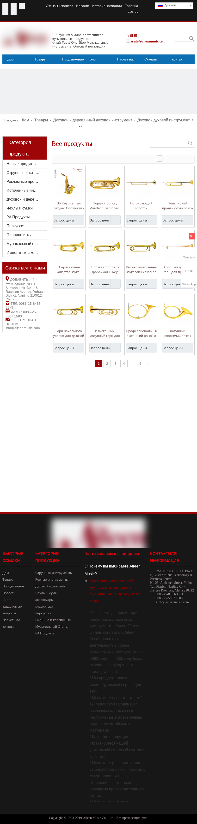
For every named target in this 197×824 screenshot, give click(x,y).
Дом (5, 573)
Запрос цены (64, 220)
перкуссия (43, 613)
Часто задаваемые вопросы (12, 606)
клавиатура (44, 606)
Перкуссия (15, 226)
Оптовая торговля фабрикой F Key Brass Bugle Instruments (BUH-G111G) (105, 269)
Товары (8, 579)
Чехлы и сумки (19, 208)
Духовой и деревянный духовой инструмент (26, 199)
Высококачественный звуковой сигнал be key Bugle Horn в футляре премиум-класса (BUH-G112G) (141, 269)
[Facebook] (5, 6)
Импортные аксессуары (26, 253)
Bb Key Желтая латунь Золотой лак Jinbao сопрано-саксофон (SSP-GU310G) (68, 205)
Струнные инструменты (26, 173)
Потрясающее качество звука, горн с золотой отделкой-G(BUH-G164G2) (68, 269)
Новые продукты (21, 164)
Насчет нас (11, 620)
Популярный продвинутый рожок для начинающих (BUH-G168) (177, 205)
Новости (82, 6)
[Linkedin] (5, 12)
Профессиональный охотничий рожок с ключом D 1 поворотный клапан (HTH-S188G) (141, 333)
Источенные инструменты (26, 190)
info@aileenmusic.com (23, 328)
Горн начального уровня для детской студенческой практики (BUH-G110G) (68, 333)
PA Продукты (18, 217)
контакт (8, 626)
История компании (107, 6)
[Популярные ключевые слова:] (191, 38)
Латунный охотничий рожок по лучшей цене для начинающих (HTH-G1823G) (177, 333)
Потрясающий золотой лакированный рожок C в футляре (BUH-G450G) (141, 205)
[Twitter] (22, 6)
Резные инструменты (51, 579)
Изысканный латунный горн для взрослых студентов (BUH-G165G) (105, 333)
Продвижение (13, 586)
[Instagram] (14, 12)
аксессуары (44, 600)
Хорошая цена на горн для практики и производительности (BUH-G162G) (177, 269)
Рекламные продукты (25, 181)
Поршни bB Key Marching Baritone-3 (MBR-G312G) (104, 205)
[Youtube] (14, 6)
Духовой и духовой (50, 586)
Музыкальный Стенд (51, 626)
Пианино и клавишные (26, 235)
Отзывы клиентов (59, 6)
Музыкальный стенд (24, 244)
